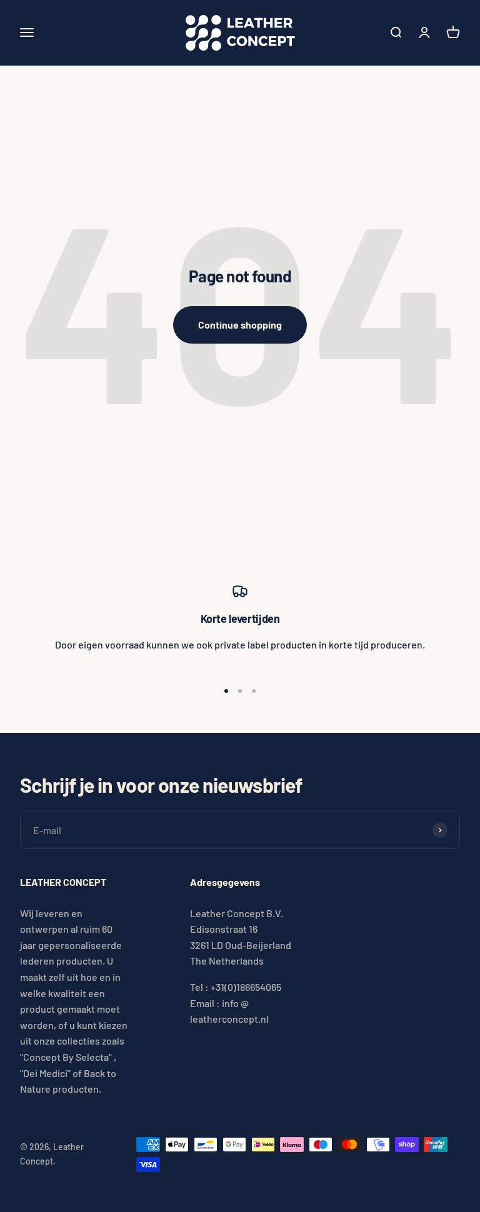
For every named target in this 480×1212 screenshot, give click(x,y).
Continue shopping (240, 324)
